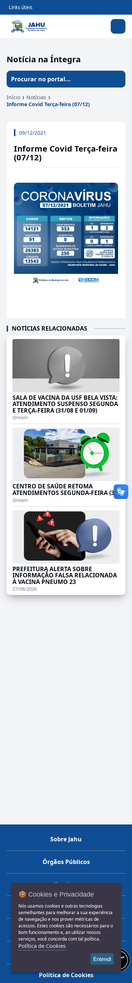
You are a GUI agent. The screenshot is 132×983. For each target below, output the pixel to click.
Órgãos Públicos (66, 862)
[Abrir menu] (118, 26)
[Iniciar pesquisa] (117, 79)
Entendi (102, 959)
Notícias (36, 97)
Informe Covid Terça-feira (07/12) (48, 104)
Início (13, 97)
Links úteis (20, 7)
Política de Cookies (66, 975)
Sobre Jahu (66, 839)
